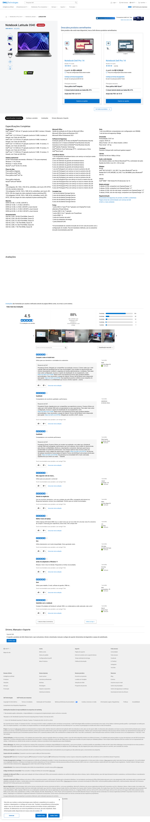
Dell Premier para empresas (140, 7)
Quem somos (42, 676)
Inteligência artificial (8, 676)
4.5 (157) (17, 28)
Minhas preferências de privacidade (64, 702)
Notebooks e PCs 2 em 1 (16, 16)
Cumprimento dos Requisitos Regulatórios (14, 705)
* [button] (15, 169)
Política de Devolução (80, 661)
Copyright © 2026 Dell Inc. (10, 702)
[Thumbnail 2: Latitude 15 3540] (10, 44)
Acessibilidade (136, 702)
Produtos (6, 679)
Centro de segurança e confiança (119, 689)
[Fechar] (59, 800)
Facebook (113, 658)
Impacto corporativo (44, 689)
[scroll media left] (33, 335)
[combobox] (51, 2)
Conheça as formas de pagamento (74, 76)
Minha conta (42, 652)
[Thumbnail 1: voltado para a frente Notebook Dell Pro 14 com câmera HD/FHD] (67, 43)
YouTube (113, 667)
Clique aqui (107, 760)
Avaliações (44, 118)
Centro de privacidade (116, 685)
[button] (114, 2)
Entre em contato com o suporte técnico (85, 655)
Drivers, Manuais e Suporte (60, 118)
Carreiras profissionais (45, 679)
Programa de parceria (81, 685)
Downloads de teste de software (119, 692)
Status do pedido (43, 655)
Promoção (6, 689)
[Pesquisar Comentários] (65, 347)
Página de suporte (80, 652)
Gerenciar (11, 815)
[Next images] (10, 57)
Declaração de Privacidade (44, 702)
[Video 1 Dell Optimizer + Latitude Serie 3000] (10, 55)
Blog (112, 676)
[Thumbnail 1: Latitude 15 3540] (10, 38)
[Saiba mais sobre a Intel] (138, 18)
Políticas (125, 702)
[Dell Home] (6, 17)
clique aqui (60, 767)
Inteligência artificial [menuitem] (8, 7)
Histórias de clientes (44, 692)
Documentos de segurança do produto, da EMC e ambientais (117, 198)
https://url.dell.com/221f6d (52, 378)
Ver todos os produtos (101, 109)
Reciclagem (42, 685)
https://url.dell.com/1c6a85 (45, 374)
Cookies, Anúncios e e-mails (89, 702)
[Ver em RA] (10, 67)
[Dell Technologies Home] (10, 2)
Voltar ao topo (90, 621)
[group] (33, 45)
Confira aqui (11, 640)
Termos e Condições (27, 702)
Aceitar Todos (54, 815)
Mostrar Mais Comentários (46, 621)
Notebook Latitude (31, 16)
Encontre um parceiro (81, 676)
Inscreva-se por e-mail (116, 682)
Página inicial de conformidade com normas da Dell (115, 200)
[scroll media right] (116, 335)
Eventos (113, 679)
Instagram (113, 664)
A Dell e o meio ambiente (106, 202)
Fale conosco (114, 655)
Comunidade (114, 652)
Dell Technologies (8, 697)
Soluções (5, 682)
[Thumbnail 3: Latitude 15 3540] (10, 49)
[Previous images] (10, 34)
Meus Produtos (43, 661)
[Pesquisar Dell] (76, 2)
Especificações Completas (14, 118)
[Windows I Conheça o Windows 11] (105, 18)
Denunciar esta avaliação (55, 385)
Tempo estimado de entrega (82, 658)
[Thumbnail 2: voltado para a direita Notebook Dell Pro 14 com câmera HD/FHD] (67, 48)
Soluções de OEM (79, 682)
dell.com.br (18, 729)
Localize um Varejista (80, 679)
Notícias (41, 682)
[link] (123, 2)
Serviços (5, 685)
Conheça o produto (32, 118)
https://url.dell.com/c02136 (78, 451)
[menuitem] (22, 7)
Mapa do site (6, 652)
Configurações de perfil (45, 658)
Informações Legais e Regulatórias (110, 702)
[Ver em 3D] (10, 61)
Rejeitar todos (41, 815)
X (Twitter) (113, 661)
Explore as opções (82, 101)
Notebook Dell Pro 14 (74, 60)
